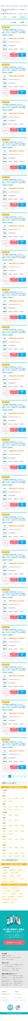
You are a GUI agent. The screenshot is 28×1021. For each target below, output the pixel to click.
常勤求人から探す (6, 955)
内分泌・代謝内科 (15, 872)
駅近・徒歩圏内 (16, 890)
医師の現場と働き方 (18, 977)
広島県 (22, 839)
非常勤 (14, 17)
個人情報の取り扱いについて (7, 994)
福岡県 (4, 853)
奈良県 (4, 834)
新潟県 (4, 815)
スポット (23, 17)
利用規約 (17, 991)
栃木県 (10, 806)
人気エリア (5, 893)
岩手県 (10, 798)
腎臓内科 (5, 875)
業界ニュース (16, 979)
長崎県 (16, 853)
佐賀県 (10, 853)
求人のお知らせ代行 (7, 983)
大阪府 (16, 831)
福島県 (10, 801)
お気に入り (6, 55)
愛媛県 (16, 847)
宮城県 (16, 798)
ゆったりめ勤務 (6, 890)
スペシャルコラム (6, 979)
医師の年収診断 (18, 981)
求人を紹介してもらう (14, 55)
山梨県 (10, 815)
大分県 (4, 856)
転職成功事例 (5, 970)
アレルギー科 (13, 878)
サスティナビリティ (19, 1000)
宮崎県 (10, 856)
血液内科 (5, 881)
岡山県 (16, 839)
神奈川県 (17, 809)
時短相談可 (5, 902)
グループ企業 (17, 997)
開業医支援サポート (7, 981)
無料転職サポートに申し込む (14, 942)
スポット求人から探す (8, 959)
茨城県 (4, 806)
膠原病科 (12, 881)
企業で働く (21, 893)
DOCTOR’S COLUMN (16, 975)
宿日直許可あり (15, 888)
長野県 (16, 815)
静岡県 (10, 825)
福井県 (16, 820)
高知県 (22, 847)
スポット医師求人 (24, 5)
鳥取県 (4, 839)
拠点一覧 (18, 968)
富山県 (4, 820)
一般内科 (5, 870)
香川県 (10, 847)
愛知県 (16, 825)
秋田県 (22, 798)
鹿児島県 (17, 856)
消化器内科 (5, 872)
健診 (4, 896)
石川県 (10, 820)
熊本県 (22, 853)
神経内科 (12, 875)
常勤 (4, 17)
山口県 (4, 842)
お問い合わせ (17, 994)
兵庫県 (22, 831)
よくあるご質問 (14, 970)
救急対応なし (6, 888)
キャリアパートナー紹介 (8, 968)
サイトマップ (4, 997)
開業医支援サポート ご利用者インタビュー (13, 984)
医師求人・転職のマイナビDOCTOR (9, 5)
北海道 (4, 793)
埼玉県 (22, 806)
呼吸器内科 (20, 870)
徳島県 (4, 847)
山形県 (4, 801)
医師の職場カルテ (18, 983)
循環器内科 (12, 870)
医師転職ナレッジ (6, 977)
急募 (12, 902)
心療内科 (19, 875)
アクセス (3, 1000)
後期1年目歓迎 (6, 899)
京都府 (10, 831)
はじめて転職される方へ (16, 964)
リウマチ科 (21, 878)
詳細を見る (22, 54)
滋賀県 (4, 831)
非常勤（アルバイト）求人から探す (11, 957)
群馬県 (16, 806)
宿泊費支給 (14, 899)
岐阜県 (4, 825)
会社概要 (3, 991)
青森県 (4, 798)
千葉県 (4, 809)
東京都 (10, 809)
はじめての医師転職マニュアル (10, 966)
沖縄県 (23, 856)
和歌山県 (11, 834)
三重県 (22, 825)
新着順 (22, 22)
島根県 (10, 839)
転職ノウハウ (5, 975)
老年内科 (5, 878)
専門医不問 (20, 896)
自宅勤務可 (13, 893)
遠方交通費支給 (11, 896)
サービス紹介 (5, 964)
